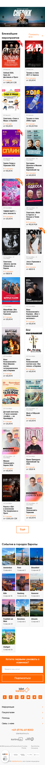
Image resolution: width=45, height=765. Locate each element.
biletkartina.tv (22, 734)
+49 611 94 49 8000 (22, 730)
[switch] (5, 759)
